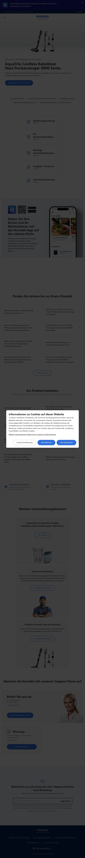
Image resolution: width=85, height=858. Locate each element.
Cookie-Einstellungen (24, 442)
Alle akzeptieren (66, 442)
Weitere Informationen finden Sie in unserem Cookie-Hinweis (32, 434)
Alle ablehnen (46, 442)
